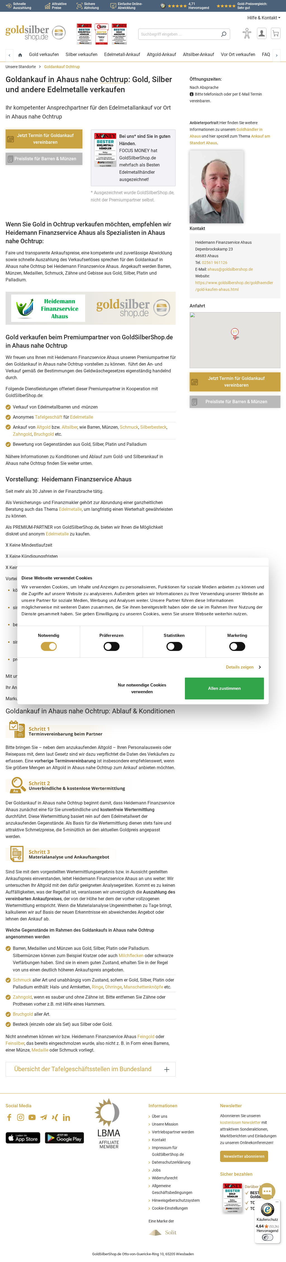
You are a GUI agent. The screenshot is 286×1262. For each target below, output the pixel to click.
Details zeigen (240, 667)
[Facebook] (9, 1117)
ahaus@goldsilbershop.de (230, 269)
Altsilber (69, 427)
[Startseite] (20, 55)
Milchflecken (131, 955)
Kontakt (159, 1140)
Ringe (97, 987)
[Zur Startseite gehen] (36, 33)
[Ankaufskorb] (275, 33)
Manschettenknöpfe (143, 987)
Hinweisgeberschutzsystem (176, 1200)
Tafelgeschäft (48, 417)
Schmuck (129, 427)
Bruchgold (44, 434)
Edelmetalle (81, 417)
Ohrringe (113, 987)
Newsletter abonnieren (244, 1156)
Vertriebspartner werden (173, 1132)
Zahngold (22, 434)
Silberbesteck (153, 427)
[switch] (112, 646)
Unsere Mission (165, 1124)
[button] (235, 334)
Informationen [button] (163, 1105)
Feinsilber (15, 1043)
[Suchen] (223, 34)
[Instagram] (20, 1117)
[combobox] (177, 34)
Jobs (156, 1170)
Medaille (40, 1050)
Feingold (145, 1036)
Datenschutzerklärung (171, 1162)
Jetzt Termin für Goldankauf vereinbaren (45, 139)
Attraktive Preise (59, 6)
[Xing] (55, 1117)
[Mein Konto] (261, 33)
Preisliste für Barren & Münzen (45, 158)
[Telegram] (43, 1117)
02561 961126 (214, 262)
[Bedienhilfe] (246, 33)
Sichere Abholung (91, 6)
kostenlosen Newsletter (240, 1122)
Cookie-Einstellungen (170, 1208)
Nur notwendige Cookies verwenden (142, 688)
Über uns (159, 1116)
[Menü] (277, 1203)
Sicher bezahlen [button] (236, 1174)
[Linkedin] (66, 1117)
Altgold (44, 427)
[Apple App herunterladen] (23, 1137)
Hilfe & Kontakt (262, 17)
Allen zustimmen (224, 688)
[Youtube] (32, 1117)
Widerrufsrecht (165, 1178)
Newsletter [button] (231, 1105)
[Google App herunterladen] (64, 1137)
